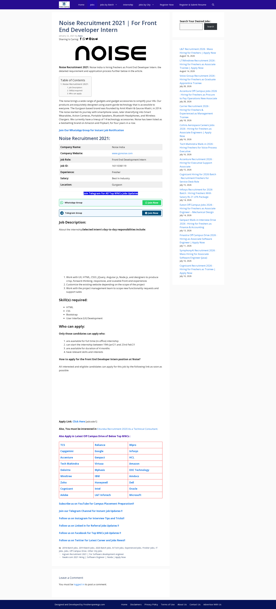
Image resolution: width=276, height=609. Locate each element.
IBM (97, 476)
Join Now (153, 202)
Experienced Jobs (133, 547)
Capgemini (66, 451)
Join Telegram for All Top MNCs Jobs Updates (111, 193)
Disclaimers (136, 604)
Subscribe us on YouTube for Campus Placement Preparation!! (96, 503)
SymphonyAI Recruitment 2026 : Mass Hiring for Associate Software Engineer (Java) (198, 254)
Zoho (63, 482)
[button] (213, 4)
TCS (62, 445)
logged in (79, 584)
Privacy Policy (151, 604)
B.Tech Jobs (118, 547)
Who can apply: (75, 93)
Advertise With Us (212, 604)
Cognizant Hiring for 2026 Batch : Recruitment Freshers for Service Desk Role (198, 178)
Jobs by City (145, 4)
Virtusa (99, 463)
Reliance (100, 445)
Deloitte (65, 470)
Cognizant (66, 488)
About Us (182, 604)
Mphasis (100, 470)
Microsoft (135, 495)
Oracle (133, 488)
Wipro (132, 445)
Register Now (167, 4)
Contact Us (195, 604)
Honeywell (101, 482)
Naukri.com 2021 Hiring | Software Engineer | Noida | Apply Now (94, 557)
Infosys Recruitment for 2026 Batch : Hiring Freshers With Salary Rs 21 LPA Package (196, 193)
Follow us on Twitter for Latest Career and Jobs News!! (92, 540)
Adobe (64, 495)
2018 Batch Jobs (70, 547)
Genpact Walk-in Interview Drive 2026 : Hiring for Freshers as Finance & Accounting (198, 223)
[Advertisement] (110, 255)
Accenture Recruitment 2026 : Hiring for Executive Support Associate (196, 163)
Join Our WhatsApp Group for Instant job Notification (91, 130)
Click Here (79, 421)
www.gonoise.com (122, 153)
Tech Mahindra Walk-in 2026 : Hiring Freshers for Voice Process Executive (198, 147)
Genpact (100, 457)
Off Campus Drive (78, 551)
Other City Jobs (95, 551)
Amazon (134, 463)
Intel (97, 488)
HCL (131, 457)
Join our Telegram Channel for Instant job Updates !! (90, 511)
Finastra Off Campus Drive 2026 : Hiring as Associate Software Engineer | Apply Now (198, 238)
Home (81, 4)
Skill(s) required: (76, 90)
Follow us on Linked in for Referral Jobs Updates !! (89, 525)
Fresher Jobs (148, 547)
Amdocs (134, 476)
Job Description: (75, 87)
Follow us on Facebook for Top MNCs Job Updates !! (90, 533)
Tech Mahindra (69, 463)
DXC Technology (139, 470)
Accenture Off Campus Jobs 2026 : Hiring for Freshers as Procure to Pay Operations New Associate (198, 94)
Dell (131, 482)
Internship (128, 4)
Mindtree (66, 476)
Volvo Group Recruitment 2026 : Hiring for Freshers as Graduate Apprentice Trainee (198, 79)
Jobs (92, 4)
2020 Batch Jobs (103, 547)
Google (99, 451)
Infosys (133, 451)
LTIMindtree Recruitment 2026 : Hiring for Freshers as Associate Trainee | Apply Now (198, 64)
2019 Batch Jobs (86, 547)
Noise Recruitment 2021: (76, 84)
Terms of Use (168, 604)
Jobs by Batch (107, 4)
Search (210, 26)
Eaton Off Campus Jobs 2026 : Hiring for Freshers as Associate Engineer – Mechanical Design (197, 208)
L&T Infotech (103, 495)
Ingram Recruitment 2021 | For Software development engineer (93, 554)
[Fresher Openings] (64, 4)
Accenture (66, 457)
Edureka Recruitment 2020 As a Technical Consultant (127, 428)
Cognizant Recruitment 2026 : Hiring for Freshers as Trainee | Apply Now (197, 269)
